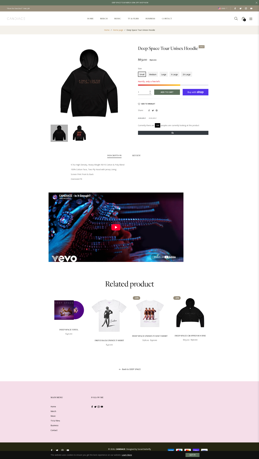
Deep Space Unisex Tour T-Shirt (150, 336)
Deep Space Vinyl (68, 329)
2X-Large (186, 74)
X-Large (174, 74)
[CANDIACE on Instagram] (246, 8)
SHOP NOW (143, 2)
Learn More (127, 455)
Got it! (192, 455)
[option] (69, 319)
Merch (53, 411)
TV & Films (55, 420)
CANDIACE (120, 449)
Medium (152, 74)
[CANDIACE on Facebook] (235, 8)
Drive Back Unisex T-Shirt (109, 340)
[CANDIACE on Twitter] (240, 8)
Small (142, 74)
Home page (118, 30)
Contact (54, 430)
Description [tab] (114, 155)
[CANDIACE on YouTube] (251, 8)
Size (140, 68)
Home (107, 30)
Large (163, 74)
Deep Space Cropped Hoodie (190, 335)
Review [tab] (136, 155)
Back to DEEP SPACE (131, 369)
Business (54, 425)
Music (53, 416)
